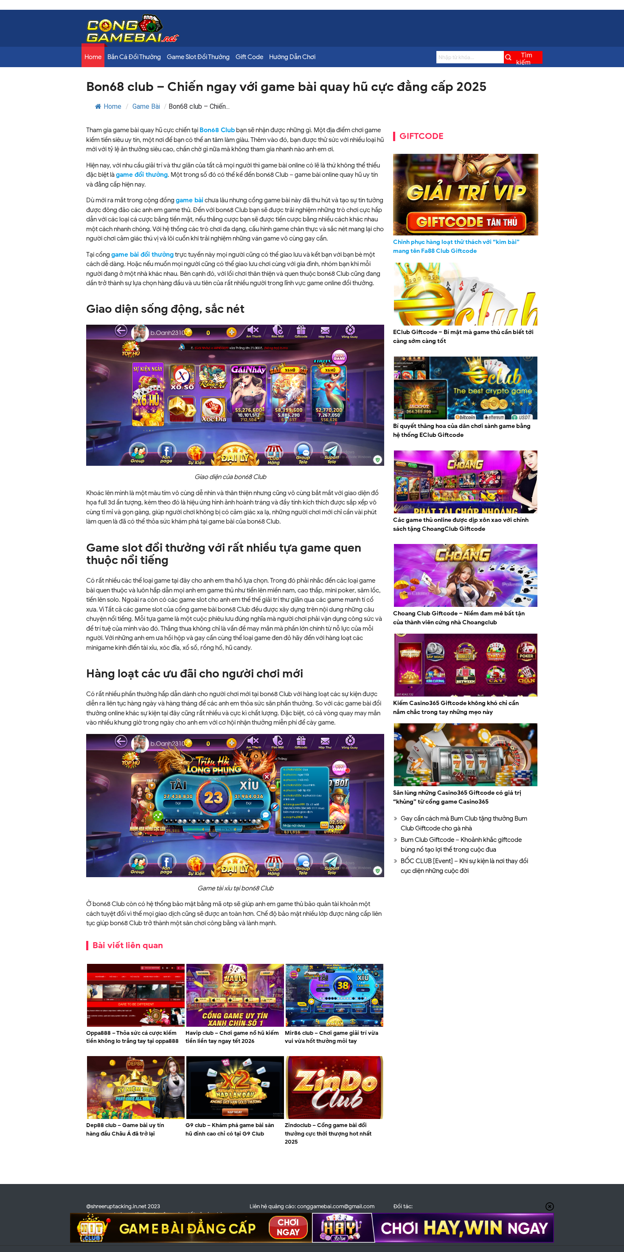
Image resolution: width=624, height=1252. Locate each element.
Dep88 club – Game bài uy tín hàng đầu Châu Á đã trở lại (125, 1129)
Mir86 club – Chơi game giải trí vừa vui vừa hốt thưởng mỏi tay (331, 1037)
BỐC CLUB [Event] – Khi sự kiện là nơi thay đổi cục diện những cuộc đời (464, 866)
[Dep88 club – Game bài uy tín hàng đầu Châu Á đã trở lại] (136, 1118)
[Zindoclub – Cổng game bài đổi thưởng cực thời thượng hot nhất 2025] (334, 1118)
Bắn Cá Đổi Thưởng (134, 57)
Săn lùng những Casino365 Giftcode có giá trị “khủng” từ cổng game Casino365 (457, 797)
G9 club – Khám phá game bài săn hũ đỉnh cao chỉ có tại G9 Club (230, 1129)
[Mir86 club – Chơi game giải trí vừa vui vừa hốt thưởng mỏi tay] (334, 1025)
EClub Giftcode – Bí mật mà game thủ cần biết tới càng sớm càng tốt (463, 337)
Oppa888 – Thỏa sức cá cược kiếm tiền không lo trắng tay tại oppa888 (132, 1037)
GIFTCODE (421, 136)
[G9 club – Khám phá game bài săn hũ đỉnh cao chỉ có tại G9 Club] (235, 1118)
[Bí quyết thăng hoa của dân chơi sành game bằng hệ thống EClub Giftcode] (465, 418)
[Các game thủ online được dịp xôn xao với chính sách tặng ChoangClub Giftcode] (465, 512)
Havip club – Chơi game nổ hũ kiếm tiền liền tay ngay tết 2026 (232, 1037)
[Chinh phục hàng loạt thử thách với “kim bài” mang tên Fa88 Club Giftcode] (465, 194)
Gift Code (249, 57)
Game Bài (146, 106)
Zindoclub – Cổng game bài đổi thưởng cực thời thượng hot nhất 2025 (328, 1133)
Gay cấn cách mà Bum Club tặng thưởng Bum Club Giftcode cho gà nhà (464, 823)
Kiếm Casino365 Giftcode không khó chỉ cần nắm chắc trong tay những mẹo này (456, 708)
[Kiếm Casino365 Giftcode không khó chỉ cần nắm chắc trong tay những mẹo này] (465, 695)
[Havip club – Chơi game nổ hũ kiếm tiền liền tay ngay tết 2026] (235, 1025)
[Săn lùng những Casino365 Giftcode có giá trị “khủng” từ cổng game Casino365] (465, 785)
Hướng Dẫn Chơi (292, 57)
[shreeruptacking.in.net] (133, 40)
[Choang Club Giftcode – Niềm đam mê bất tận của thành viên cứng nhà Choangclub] (465, 605)
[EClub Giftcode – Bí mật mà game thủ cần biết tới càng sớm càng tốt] (465, 324)
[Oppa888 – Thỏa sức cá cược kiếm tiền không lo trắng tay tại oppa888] (136, 1025)
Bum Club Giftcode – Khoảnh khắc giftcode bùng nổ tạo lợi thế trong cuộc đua (461, 844)
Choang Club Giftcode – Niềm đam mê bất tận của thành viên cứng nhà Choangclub (459, 618)
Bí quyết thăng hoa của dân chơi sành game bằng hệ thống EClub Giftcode (462, 430)
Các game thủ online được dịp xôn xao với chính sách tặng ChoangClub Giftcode (460, 524)
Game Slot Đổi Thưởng (198, 57)
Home (92, 57)
